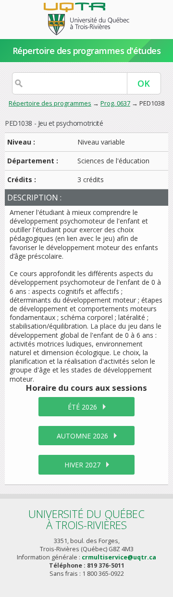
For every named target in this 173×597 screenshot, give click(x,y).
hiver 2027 (82, 464)
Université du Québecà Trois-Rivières (86, 519)
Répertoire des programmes (50, 103)
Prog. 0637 (115, 103)
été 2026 (82, 406)
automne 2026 (82, 435)
